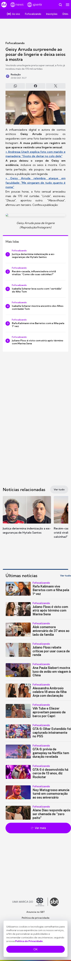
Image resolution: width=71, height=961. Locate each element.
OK (35, 949)
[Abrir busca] (60, 4)
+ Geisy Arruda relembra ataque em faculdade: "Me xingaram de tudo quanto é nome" (35, 182)
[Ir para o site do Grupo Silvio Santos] (30, 902)
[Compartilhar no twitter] (55, 86)
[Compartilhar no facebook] (35, 86)
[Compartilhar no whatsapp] (15, 86)
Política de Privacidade (29, 941)
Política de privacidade (35, 917)
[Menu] (67, 4)
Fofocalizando (15, 43)
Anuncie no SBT (35, 911)
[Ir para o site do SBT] (54, 902)
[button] (27, 518)
